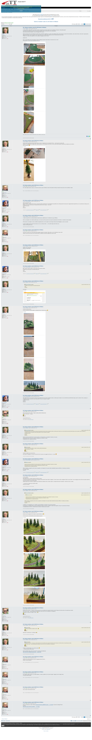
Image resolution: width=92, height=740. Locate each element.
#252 (23, 141)
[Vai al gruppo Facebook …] (3, 725)
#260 (23, 307)
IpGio (2, 417)
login (39, 14)
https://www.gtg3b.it (30, 419)
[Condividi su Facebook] (87, 136)
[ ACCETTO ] (21, 11)
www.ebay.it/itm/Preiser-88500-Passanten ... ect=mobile (44, 704)
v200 (2, 191)
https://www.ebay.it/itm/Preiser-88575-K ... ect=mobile (31, 706)
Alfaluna (3, 34)
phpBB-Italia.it (48, 729)
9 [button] (81, 24)
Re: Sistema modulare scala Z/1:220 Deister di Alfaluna (34, 27)
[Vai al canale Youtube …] (2, 725)
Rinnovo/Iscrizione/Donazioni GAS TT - (46, 18)
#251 (23, 28)
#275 (23, 703)
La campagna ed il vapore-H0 (30, 273)
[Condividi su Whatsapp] (89, 136)
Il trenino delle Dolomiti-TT (43, 273)
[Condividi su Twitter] (88, 136)
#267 (23, 490)
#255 (23, 216)
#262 (23, 411)
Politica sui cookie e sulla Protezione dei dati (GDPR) (21, 7)
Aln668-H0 (37, 273)
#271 (23, 639)
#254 (23, 201)
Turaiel (48, 727)
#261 (23, 396)
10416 (5, 192)
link (51, 15)
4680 (5, 616)
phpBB (43, 728)
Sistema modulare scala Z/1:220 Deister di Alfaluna (46, 21)
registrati (41, 14)
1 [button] (79, 24)
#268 (23, 512)
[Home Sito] (9, 3)
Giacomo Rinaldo (4, 207)
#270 (23, 625)
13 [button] (87, 24)
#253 (23, 186)
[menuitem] (79, 721)
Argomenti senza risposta (4, 12)
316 (5, 208)
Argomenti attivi (10, 12)
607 (5, 35)
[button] (76, 24)
